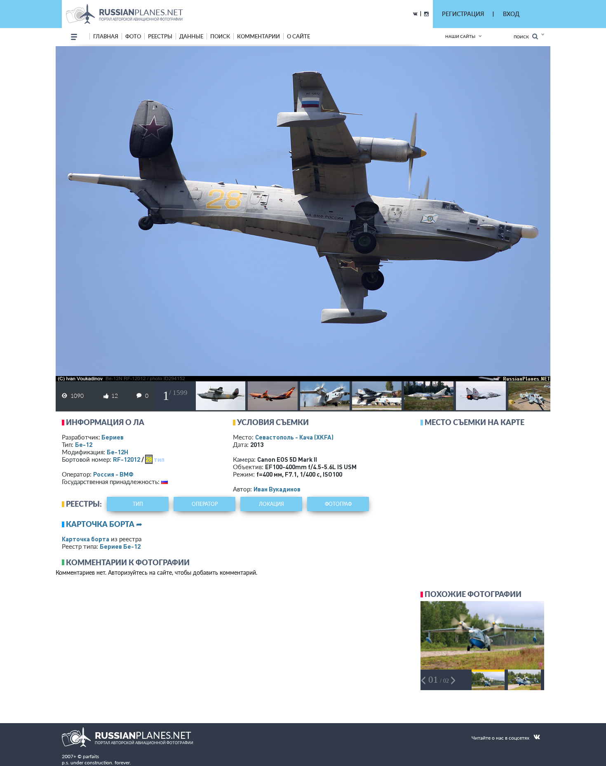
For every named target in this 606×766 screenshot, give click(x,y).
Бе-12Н (117, 452)
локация (271, 504)
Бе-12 (83, 444)
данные (191, 36)
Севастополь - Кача (294, 437)
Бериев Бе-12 (120, 546)
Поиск (523, 36)
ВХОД (511, 13)
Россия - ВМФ (113, 474)
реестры (160, 36)
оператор (205, 504)
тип (159, 459)
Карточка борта (85, 539)
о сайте (298, 36)
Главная (105, 36)
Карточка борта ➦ (104, 524)
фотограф (338, 504)
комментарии (258, 36)
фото (133, 36)
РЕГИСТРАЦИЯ (463, 13)
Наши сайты (460, 36)
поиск (220, 36)
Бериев (112, 437)
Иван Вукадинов (277, 489)
